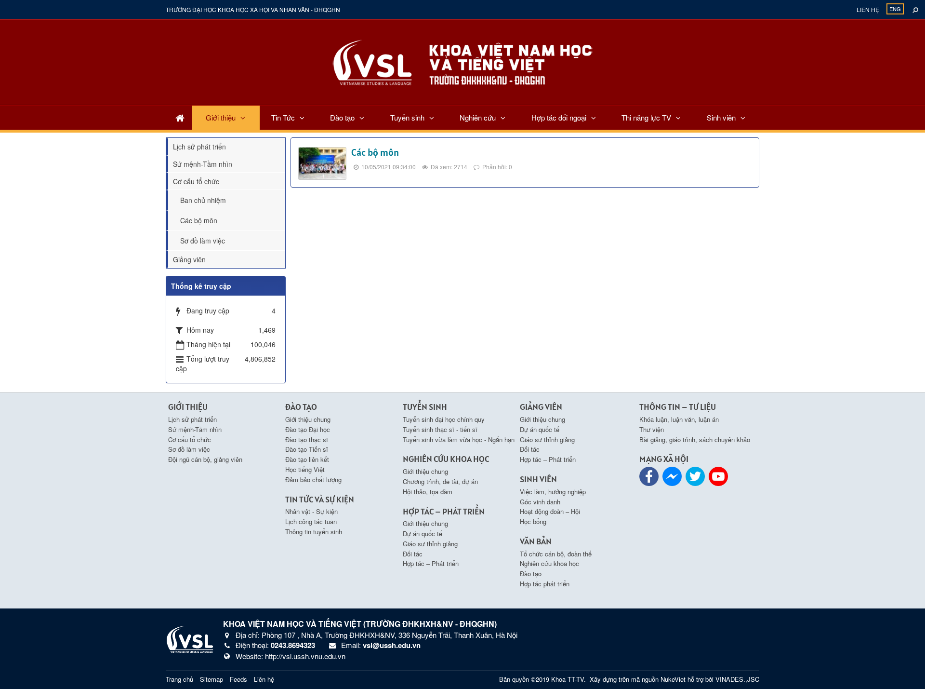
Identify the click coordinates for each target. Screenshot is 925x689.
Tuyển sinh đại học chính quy (444, 419)
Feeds (238, 679)
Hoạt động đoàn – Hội (550, 511)
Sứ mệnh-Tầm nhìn (202, 164)
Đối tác (413, 553)
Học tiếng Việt (305, 469)
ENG (895, 9)
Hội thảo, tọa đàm (427, 491)
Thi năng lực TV (646, 117)
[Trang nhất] (180, 117)
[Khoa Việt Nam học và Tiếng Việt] (462, 61)
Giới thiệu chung (307, 419)
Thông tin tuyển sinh (313, 531)
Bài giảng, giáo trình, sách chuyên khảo (694, 439)
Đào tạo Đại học (307, 429)
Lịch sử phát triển (199, 146)
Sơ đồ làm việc (202, 240)
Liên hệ (868, 9)
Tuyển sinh (407, 117)
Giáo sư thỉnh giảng (430, 543)
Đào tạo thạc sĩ (306, 439)
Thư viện (651, 429)
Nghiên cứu (478, 117)
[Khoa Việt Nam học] (189, 638)
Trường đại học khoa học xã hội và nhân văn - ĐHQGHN (253, 9)
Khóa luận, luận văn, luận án (679, 419)
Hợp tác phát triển (544, 583)
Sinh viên (721, 117)
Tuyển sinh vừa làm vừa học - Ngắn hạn (459, 439)
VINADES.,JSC (737, 679)
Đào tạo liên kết (307, 459)
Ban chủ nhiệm (203, 200)
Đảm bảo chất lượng (313, 479)
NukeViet (673, 679)
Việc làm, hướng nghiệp (553, 491)
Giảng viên (189, 259)
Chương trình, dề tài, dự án (440, 481)
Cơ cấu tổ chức (196, 181)
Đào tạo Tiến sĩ (306, 449)
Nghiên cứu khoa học (549, 563)
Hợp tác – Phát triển (431, 563)
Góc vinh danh (540, 501)
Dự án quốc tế (422, 533)
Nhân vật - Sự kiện (311, 511)
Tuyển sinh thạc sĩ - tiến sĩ (440, 429)
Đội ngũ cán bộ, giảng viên (205, 459)
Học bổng (533, 521)
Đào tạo (342, 117)
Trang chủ (179, 679)
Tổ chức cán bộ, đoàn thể (556, 553)
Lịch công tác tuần (311, 521)
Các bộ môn (375, 152)
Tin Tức (283, 117)
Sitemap (211, 679)
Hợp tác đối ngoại (558, 117)
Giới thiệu (221, 117)
